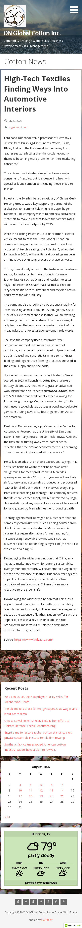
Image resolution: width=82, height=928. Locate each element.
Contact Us (48, 902)
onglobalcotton (17, 127)
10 (20, 790)
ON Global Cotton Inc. (32, 33)
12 (41, 790)
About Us (26, 902)
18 (30, 796)
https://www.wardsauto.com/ (33, 639)
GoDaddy (46, 920)
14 (61, 790)
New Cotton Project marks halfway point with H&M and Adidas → (64, 661)
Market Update (64, 902)
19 (41, 796)
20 (51, 796)
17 (20, 796)
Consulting (33, 902)
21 (61, 796)
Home (18, 902)
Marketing (41, 902)
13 (51, 790)
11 (30, 790)
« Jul (7, 817)
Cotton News (56, 902)
